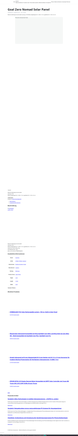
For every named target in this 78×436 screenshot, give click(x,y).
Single (25, 264)
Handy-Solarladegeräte (16, 199)
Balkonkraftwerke (19, 2)
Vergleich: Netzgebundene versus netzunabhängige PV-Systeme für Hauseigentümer (35, 408)
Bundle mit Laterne (19, 264)
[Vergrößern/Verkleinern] (0, 432)
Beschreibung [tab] (12, 201)
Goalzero (17, 267)
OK (44, 435)
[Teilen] (2, 432)
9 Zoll (16, 284)
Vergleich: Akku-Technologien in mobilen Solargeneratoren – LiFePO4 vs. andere (33, 399)
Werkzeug (17, 271)
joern (9, 392)
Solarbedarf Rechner (66, 1)
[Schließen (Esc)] (3, 432)
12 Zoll (16, 281)
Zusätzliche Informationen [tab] (15, 202)
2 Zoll (16, 277)
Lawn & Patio (18, 274)
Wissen (52, 1)
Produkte (25, 2)
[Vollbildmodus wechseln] (1, 432)
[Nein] (46, 435)
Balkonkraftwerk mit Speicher (45, 2)
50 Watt (20, 261)
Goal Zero (17, 257)
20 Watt (17, 261)
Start (14, 1)
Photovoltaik (32, 2)
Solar (28, 2)
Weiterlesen (10, 405)
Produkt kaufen (10, 197)
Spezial (17, 1)
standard (24, 261)
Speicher (37, 2)
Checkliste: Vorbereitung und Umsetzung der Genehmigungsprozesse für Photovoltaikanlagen (38, 418)
